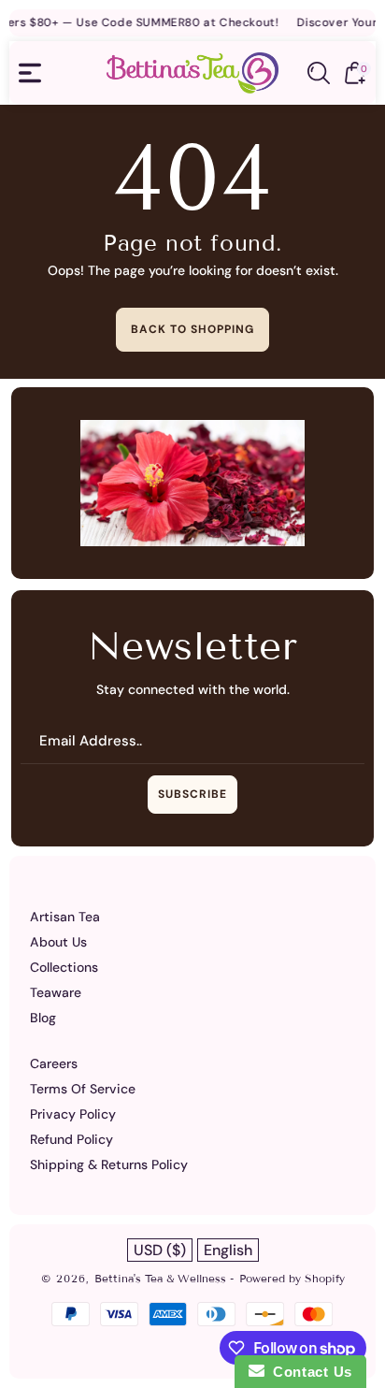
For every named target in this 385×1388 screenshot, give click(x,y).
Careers (54, 1063)
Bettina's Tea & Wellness (162, 1278)
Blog (43, 1017)
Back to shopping (192, 329)
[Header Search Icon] (318, 73)
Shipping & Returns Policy (109, 1164)
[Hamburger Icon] (30, 73)
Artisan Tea (65, 916)
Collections (64, 967)
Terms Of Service (82, 1088)
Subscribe (192, 794)
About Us (58, 941)
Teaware (55, 992)
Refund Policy (71, 1139)
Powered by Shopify (292, 1278)
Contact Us (308, 1372)
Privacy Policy (73, 1114)
